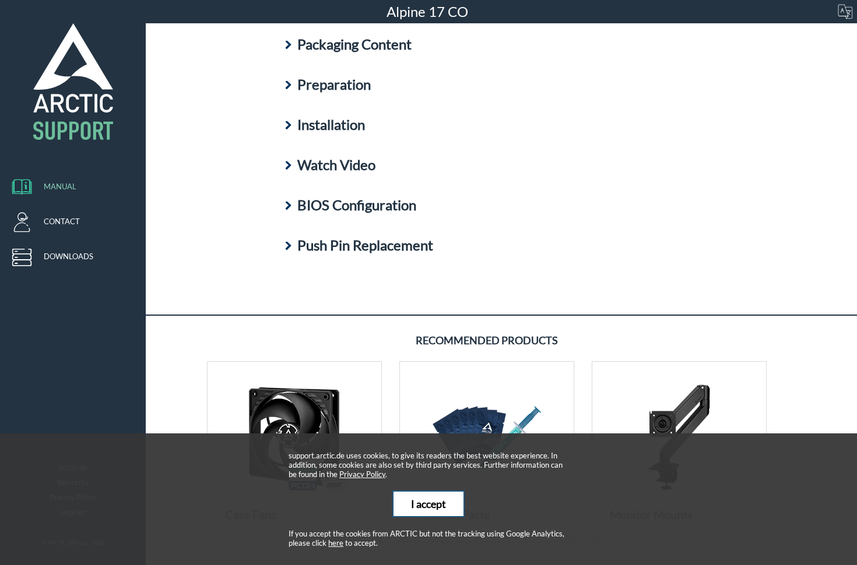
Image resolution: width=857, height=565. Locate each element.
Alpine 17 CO (429, 11)
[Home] (73, 81)
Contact (62, 221)
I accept (428, 503)
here (335, 543)
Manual (60, 186)
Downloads (68, 256)
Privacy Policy (362, 474)
